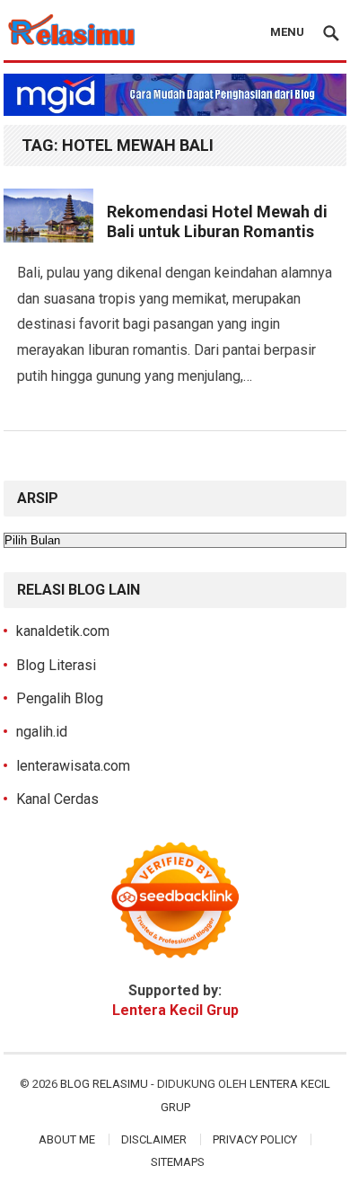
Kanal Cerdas (57, 799)
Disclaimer (154, 1139)
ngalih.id (41, 731)
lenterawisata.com (73, 765)
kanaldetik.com (62, 631)
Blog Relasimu (105, 1083)
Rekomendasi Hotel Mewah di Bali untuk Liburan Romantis (217, 222)
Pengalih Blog (59, 698)
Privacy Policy (255, 1139)
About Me (67, 1139)
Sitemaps (178, 1162)
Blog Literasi (56, 665)
